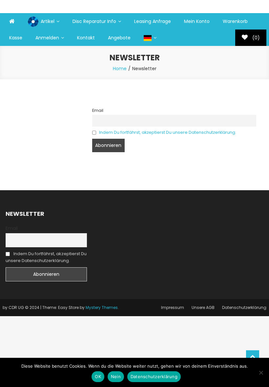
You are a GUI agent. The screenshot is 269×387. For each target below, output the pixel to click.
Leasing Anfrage (152, 21)
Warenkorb (235, 21)
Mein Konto (197, 21)
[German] (150, 38)
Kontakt (86, 37)
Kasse (15, 37)
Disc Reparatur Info (94, 21)
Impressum (172, 307)
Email (97, 110)
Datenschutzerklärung (244, 307)
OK (98, 376)
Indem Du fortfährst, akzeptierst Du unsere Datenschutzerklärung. (167, 132)
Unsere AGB (203, 307)
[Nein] (261, 372)
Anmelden (47, 37)
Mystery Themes (102, 307)
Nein (116, 376)
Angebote (119, 37)
